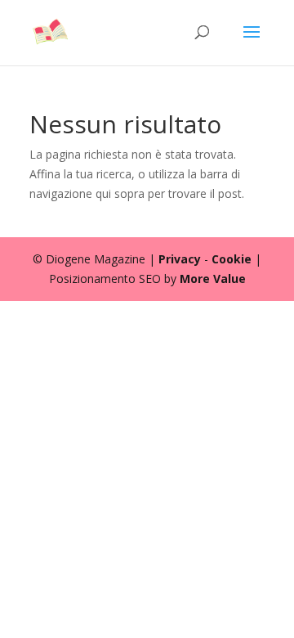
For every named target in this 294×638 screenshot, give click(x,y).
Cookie (232, 259)
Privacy (179, 259)
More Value (213, 278)
